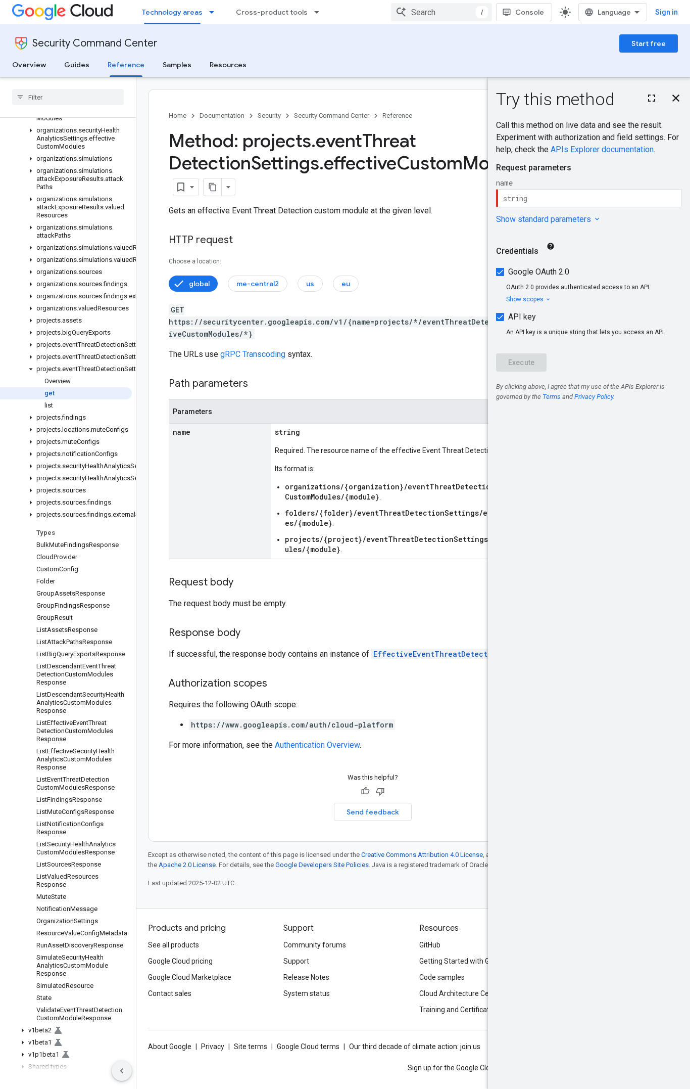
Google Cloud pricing (180, 961)
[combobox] (441, 12)
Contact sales (169, 993)
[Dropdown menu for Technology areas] (215, 12)
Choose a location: (195, 261)
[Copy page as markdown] (213, 187)
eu (345, 283)
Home (177, 115)
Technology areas (172, 12)
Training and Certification (459, 1010)
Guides (76, 64)
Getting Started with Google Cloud (473, 961)
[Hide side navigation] (122, 1071)
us (310, 283)
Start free (648, 43)
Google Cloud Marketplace (189, 977)
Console (529, 12)
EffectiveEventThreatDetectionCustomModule (463, 654)
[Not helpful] (380, 791)
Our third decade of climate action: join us (414, 1046)
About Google (169, 1046)
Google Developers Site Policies (322, 865)
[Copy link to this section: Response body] (250, 633)
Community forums (314, 945)
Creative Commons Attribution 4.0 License (422, 854)
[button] (66, 138)
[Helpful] (365, 791)
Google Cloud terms (308, 1046)
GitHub (429, 945)
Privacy (212, 1046)
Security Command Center (95, 43)
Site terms (250, 1046)
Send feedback (373, 811)
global (199, 283)
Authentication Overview (317, 745)
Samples (177, 64)
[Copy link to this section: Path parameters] (258, 384)
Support (296, 961)
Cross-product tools (272, 12)
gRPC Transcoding (252, 354)
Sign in (666, 12)
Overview (29, 64)
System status (306, 993)
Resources (228, 64)
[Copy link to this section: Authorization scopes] (277, 684)
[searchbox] (68, 97)
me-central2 (257, 283)
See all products (173, 945)
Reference (126, 64)
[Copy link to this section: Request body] (243, 583)
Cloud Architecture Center (460, 993)
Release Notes (306, 977)
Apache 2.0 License (187, 865)
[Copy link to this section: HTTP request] (243, 241)
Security (269, 115)
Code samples (442, 977)
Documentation (222, 115)
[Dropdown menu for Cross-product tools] (320, 12)
